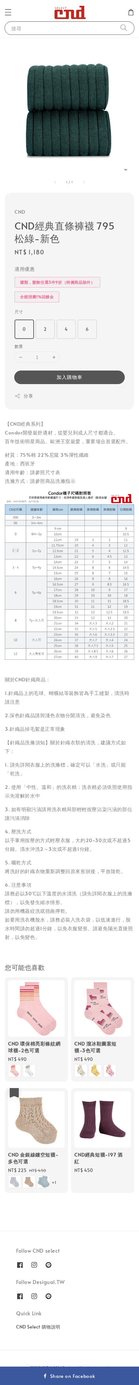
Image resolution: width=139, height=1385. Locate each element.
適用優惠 (25, 268)
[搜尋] (123, 28)
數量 (19, 346)
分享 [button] (28, 396)
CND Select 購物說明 (38, 1327)
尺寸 (19, 312)
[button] (8, 12)
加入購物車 (69, 376)
